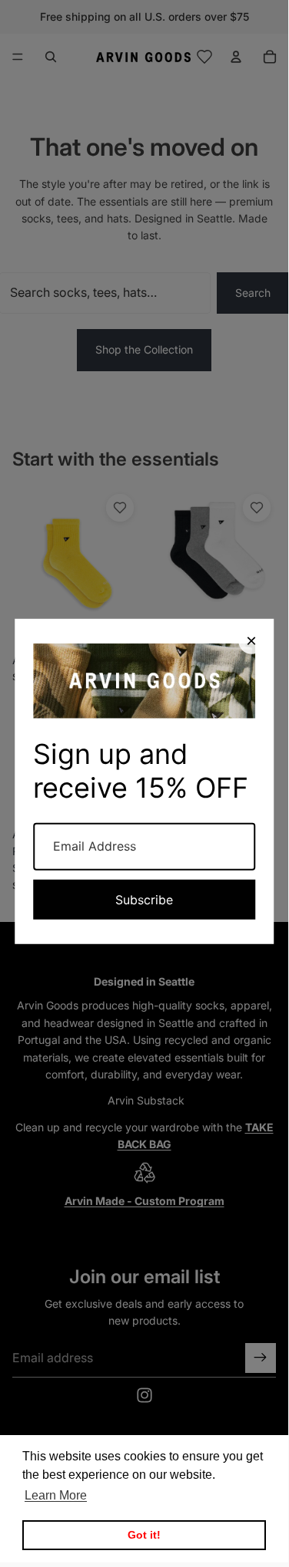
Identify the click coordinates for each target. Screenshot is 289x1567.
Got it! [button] (144, 1535)
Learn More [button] (56, 1495)
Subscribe (144, 899)
